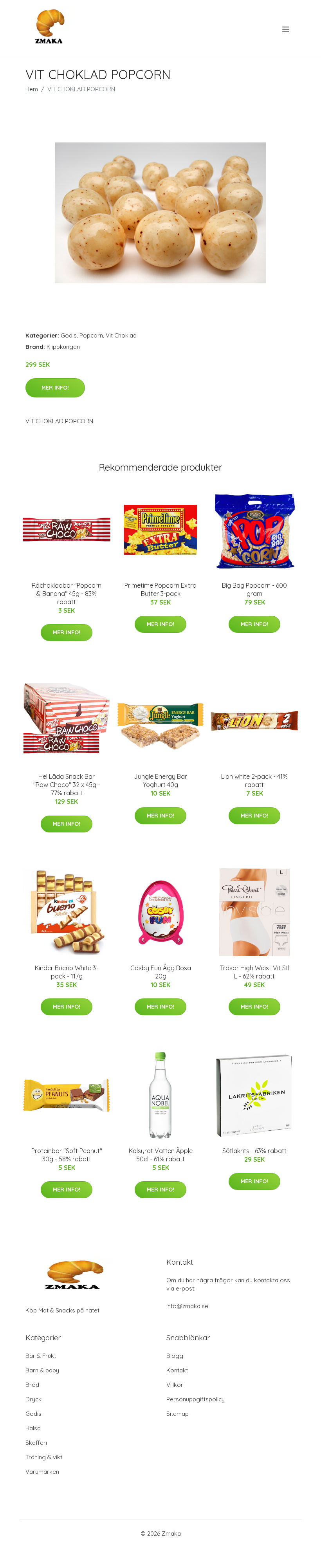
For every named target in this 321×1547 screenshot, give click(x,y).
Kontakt (177, 1370)
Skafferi (36, 1442)
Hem (31, 89)
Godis (69, 335)
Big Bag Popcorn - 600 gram (254, 589)
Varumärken (42, 1471)
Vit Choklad (121, 335)
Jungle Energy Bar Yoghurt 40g (160, 781)
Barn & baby (42, 1370)
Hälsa (33, 1428)
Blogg (174, 1355)
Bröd (32, 1384)
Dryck (33, 1399)
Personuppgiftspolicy (195, 1399)
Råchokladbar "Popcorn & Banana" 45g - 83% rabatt (66, 593)
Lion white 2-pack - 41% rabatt (254, 781)
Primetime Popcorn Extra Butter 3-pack (160, 589)
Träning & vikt (43, 1457)
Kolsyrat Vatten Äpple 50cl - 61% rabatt (161, 1155)
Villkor (174, 1384)
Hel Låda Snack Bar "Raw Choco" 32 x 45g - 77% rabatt (66, 785)
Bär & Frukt (40, 1355)
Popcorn (91, 335)
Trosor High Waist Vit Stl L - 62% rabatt (254, 972)
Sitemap (177, 1413)
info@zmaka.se (187, 1306)
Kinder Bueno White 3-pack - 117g (66, 972)
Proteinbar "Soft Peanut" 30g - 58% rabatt (66, 1155)
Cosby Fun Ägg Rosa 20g (160, 972)
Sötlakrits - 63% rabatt (254, 1151)
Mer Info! (55, 387)
